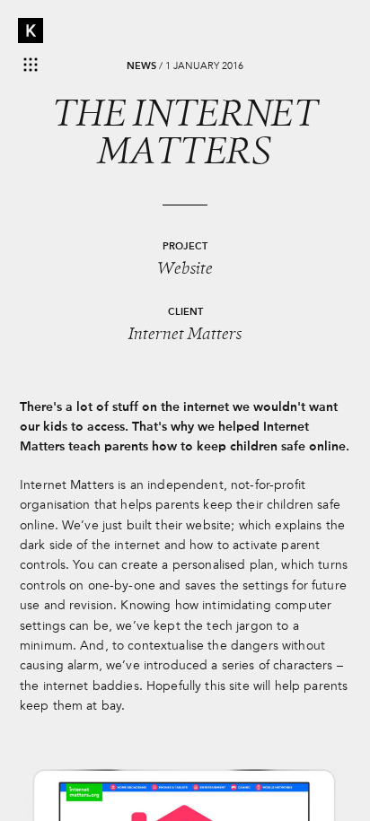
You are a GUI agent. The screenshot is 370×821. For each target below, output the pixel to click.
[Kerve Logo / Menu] (30, 30)
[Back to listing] (30, 64)
